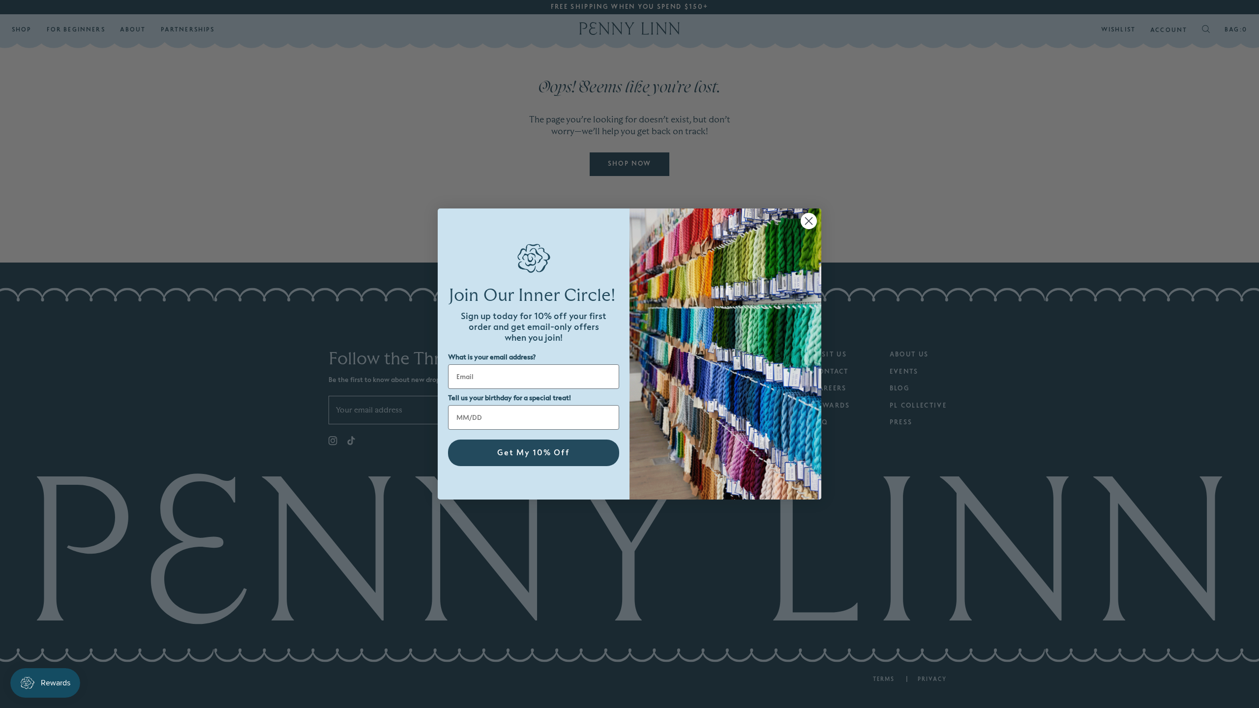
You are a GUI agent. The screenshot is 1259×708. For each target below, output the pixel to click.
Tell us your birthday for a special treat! (509, 398)
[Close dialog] (808, 221)
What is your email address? (492, 357)
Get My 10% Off (533, 453)
